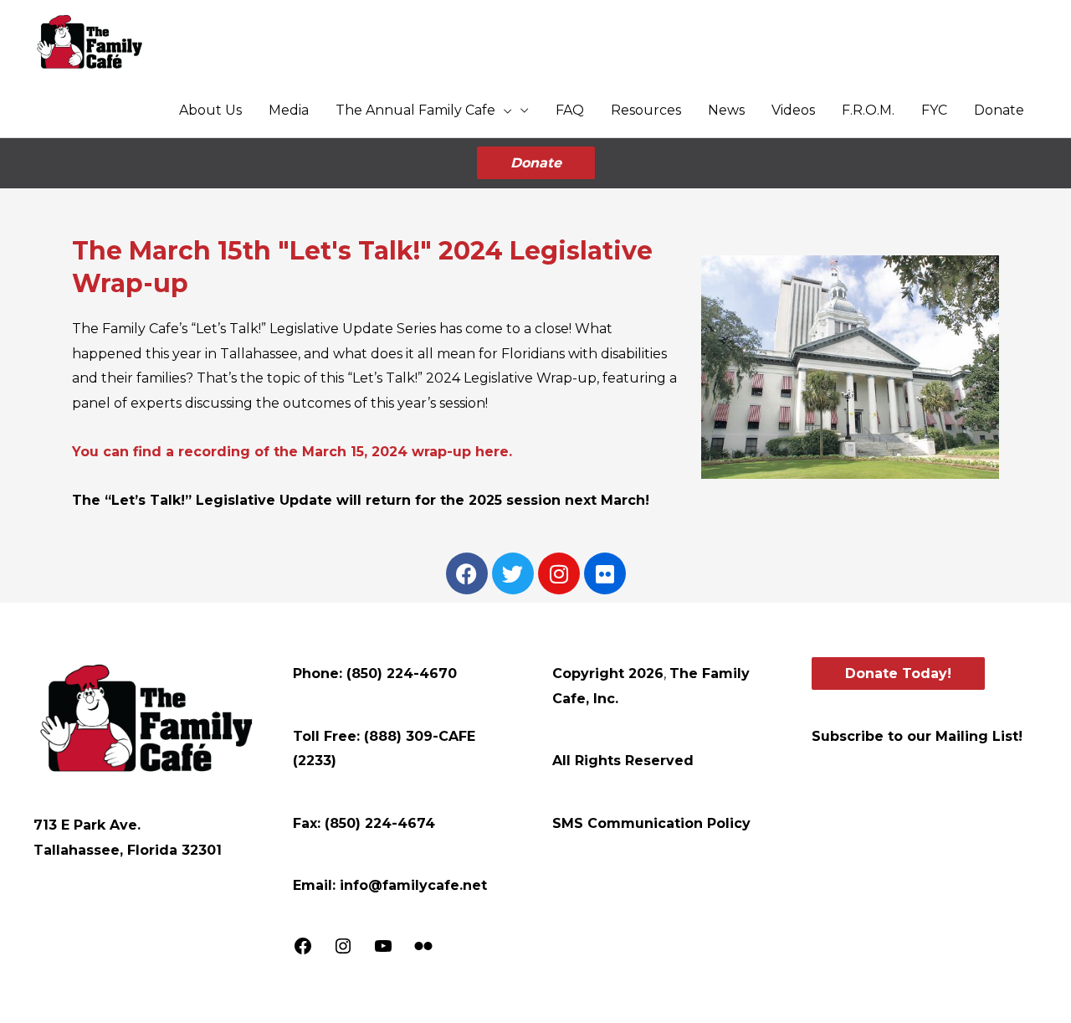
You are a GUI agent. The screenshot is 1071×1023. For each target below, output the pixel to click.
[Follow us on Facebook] (303, 951)
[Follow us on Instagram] (343, 951)
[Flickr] (423, 951)
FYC (934, 110)
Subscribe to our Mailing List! (917, 736)
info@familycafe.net (413, 885)
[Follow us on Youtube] (383, 951)
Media (289, 110)
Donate (999, 110)
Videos (793, 110)
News (726, 110)
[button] (503, 110)
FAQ (570, 110)
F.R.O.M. (868, 110)
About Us (210, 110)
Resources (646, 110)
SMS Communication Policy (651, 823)
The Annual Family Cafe (415, 110)
